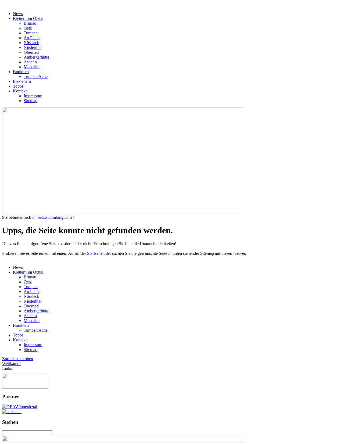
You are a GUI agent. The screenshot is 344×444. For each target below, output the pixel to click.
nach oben (24, 358)
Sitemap (30, 100)
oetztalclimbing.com (55, 217)
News (18, 13)
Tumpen (31, 33)
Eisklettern (22, 81)
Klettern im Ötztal (28, 18)
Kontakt (20, 91)
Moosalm (32, 67)
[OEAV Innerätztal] (19, 406)
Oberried (31, 52)
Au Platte (32, 37)
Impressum (33, 96)
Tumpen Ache (36, 76)
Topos (18, 86)
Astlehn (30, 62)
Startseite (94, 253)
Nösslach (31, 42)
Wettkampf (11, 363)
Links (7, 368)
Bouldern (21, 71)
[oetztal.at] (12, 411)
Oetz (28, 28)
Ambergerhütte (36, 57)
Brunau (30, 23)
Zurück (8, 358)
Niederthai (32, 47)
